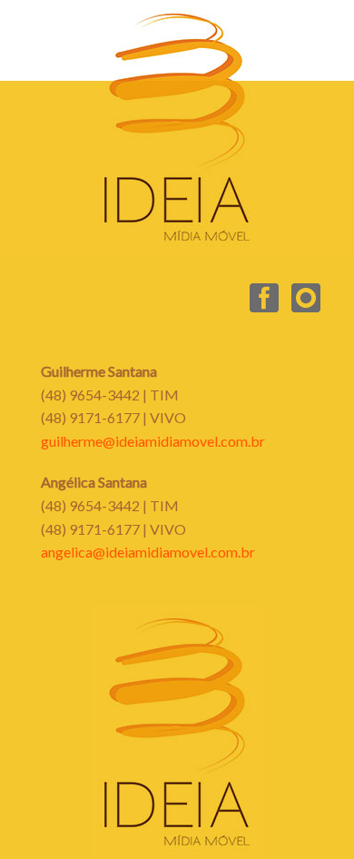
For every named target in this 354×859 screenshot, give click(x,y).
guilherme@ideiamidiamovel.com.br (153, 440)
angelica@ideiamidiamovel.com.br (148, 551)
